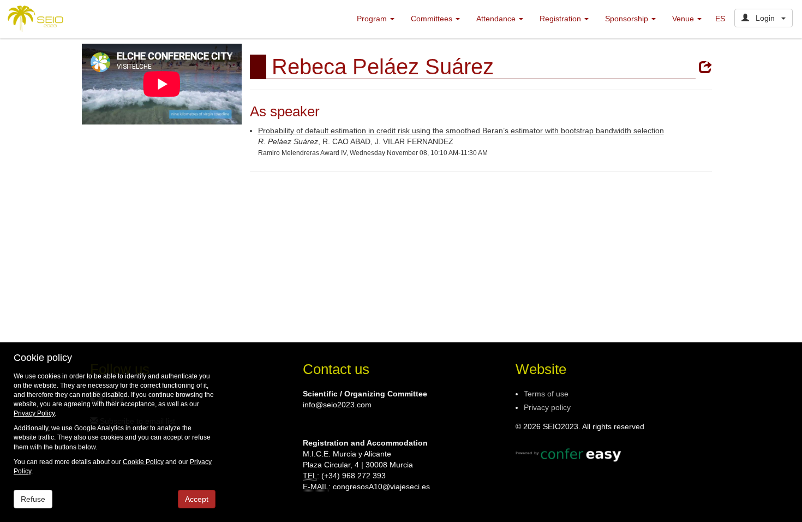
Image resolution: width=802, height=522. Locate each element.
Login (765, 18)
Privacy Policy (34, 413)
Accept (196, 499)
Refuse (33, 499)
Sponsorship (627, 18)
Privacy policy (547, 407)
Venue (684, 18)
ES (720, 18)
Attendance (497, 18)
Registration (561, 18)
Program (373, 18)
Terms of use (546, 393)
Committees (432, 18)
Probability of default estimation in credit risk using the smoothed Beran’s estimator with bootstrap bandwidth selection (461, 130)
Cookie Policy (143, 462)
